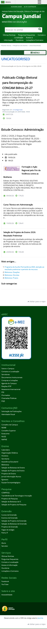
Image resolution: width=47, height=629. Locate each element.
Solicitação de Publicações (11, 411)
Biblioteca (5, 465)
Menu (36, 52)
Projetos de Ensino (20, 45)
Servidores (5, 374)
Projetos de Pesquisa (9, 499)
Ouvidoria (19, 40)
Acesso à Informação (9, 565)
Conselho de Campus (9, 425)
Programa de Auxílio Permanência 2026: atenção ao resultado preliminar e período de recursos (24, 268)
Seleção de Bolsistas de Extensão (14, 524)
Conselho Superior (8, 431)
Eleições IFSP (6, 386)
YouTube (4, 584)
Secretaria (5, 459)
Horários (4, 456)
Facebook (5, 581)
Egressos (4, 479)
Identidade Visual (8, 414)
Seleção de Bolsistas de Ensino (13, 468)
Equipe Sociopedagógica (10, 482)
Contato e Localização (9, 562)
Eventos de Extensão (9, 518)
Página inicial (6, 45)
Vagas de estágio (7, 530)
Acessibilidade (16, 7)
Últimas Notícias (9, 35)
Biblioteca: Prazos (11, 278)
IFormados (5, 395)
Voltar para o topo (37, 301)
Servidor (4, 546)
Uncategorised (17, 110)
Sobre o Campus (7, 368)
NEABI (3, 428)
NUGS (3, 437)
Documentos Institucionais (11, 377)
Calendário (5, 450)
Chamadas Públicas (8, 398)
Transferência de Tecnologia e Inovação (16, 496)
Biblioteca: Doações (12, 272)
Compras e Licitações (9, 380)
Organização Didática (9, 453)
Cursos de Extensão (9, 515)
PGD (3, 401)
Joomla (40, 618)
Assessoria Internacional (10, 389)
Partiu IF (4, 533)
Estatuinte (5, 434)
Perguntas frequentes (26, 35)
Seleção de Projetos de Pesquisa (13, 505)
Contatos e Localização (10, 371)
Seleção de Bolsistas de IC (11, 502)
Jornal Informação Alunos (11, 477)
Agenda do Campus (9, 383)
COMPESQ (5, 493)
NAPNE (4, 439)
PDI (2, 392)
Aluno (3, 543)
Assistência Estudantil (9, 462)
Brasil (8, 2)
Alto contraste (30, 7)
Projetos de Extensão (9, 527)
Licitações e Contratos (34, 40)
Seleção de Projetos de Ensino (13, 471)
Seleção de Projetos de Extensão (14, 521)
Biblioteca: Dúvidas (12, 275)
